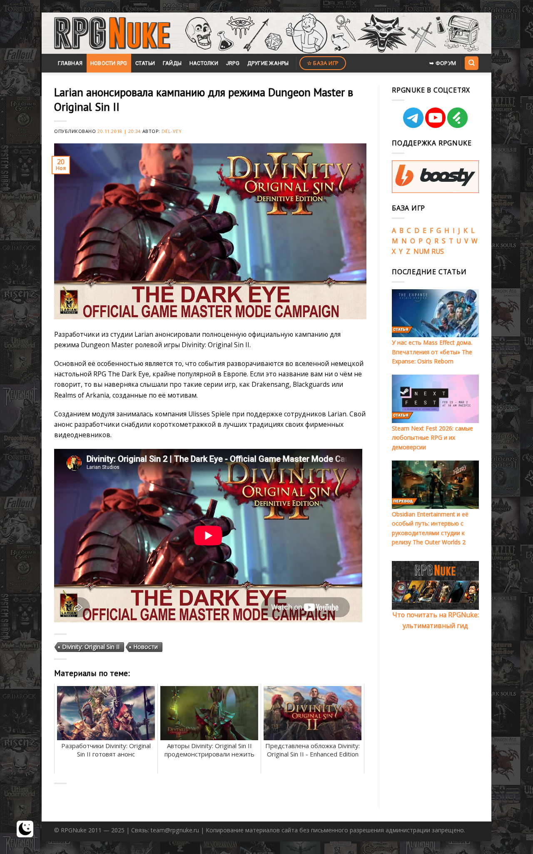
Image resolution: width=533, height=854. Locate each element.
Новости (145, 647)
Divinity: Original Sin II (91, 647)
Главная (70, 63)
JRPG (232, 63)
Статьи (145, 63)
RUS (437, 251)
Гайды (172, 63)
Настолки (203, 63)
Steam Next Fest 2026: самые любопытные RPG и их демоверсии (432, 437)
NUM (421, 251)
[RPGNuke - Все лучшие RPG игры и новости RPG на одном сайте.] (112, 33)
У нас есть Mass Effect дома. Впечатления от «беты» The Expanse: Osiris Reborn (432, 351)
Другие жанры (268, 63)
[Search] (471, 63)
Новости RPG (108, 63)
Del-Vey (172, 131)
